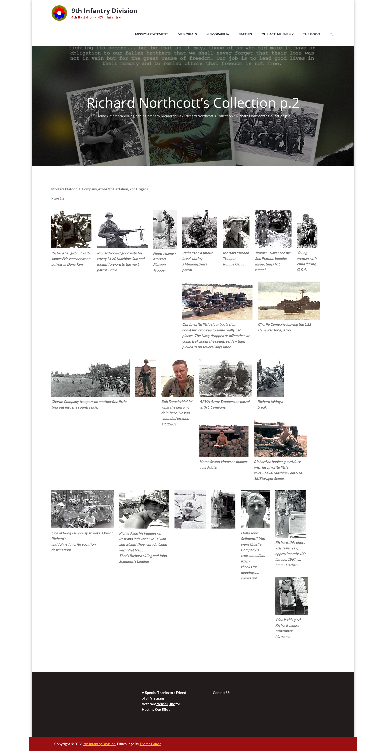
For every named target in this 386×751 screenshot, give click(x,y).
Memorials (187, 34)
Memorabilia (217, 34)
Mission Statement (151, 34)
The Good (311, 34)
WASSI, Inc (165, 704)
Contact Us (221, 692)
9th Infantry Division (104, 10)
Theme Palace (150, 744)
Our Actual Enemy (278, 34)
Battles (245, 34)
